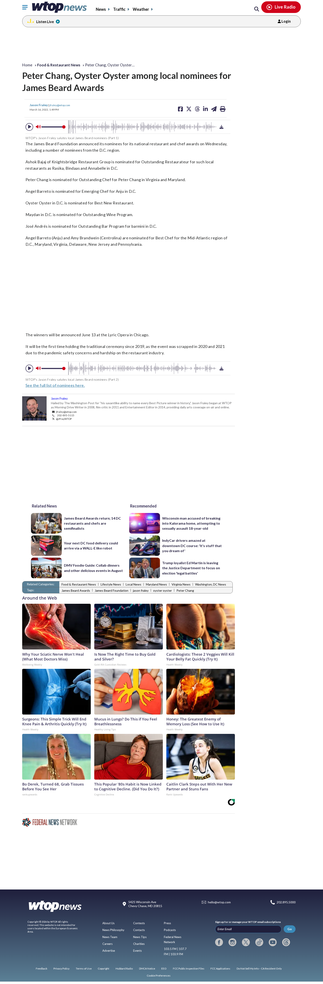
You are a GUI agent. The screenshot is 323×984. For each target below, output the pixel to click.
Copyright (103, 968)
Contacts (139, 930)
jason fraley (141, 590)
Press (167, 923)
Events (137, 950)
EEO (164, 968)
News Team (109, 937)
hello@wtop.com (219, 902)
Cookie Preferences (159, 975)
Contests (139, 923)
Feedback (41, 968)
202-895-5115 (65, 415)
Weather (141, 9)
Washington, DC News (210, 584)
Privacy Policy (61, 968)
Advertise (108, 950)
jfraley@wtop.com (59, 105)
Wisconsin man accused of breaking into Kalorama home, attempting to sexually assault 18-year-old (191, 523)
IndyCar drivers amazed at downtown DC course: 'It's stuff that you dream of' (192, 545)
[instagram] (232, 942)
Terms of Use (84, 968)
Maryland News (156, 584)
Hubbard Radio (124, 968)
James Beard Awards (76, 590)
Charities (139, 944)
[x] (246, 942)
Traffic (119, 9)
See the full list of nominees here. (55, 385)
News (101, 9)
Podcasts (170, 930)
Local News (133, 584)
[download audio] (221, 126)
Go (289, 929)
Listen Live (45, 22)
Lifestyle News (111, 584)
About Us (108, 923)
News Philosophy (113, 930)
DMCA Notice (147, 968)
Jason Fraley (39, 105)
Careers (107, 944)
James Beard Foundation (111, 590)
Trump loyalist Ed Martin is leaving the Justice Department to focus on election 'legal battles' (191, 568)
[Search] (256, 9)
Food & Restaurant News (79, 584)
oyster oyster (162, 590)
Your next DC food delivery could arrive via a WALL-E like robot (91, 545)
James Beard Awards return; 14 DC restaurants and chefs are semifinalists (92, 523)
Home (27, 65)
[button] (29, 127)
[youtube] (273, 942)
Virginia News (181, 584)
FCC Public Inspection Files (188, 968)
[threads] (286, 942)
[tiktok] (259, 942)
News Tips (140, 937)
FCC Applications (220, 968)
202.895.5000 (286, 902)
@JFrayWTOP (64, 418)
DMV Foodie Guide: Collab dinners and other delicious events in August (93, 567)
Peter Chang (185, 590)
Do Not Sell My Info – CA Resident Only (259, 968)
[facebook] (219, 942)
